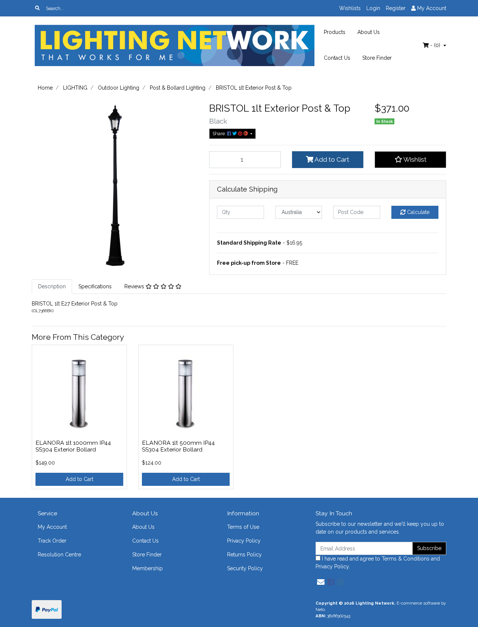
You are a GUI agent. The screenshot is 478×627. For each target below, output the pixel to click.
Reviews (135, 286)
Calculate (417, 212)
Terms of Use (243, 527)
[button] (410, 159)
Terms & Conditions (405, 559)
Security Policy (245, 568)
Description (52, 286)
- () (435, 45)
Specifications (95, 286)
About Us (368, 32)
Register (396, 8)
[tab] (52, 286)
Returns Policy (244, 555)
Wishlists (350, 8)
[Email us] (321, 582)
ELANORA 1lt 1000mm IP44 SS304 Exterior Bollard (73, 446)
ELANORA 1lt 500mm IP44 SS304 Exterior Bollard (178, 446)
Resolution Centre (59, 555)
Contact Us (337, 58)
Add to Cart (331, 159)
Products (334, 32)
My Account (52, 527)
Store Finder (377, 58)
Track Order (52, 541)
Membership (147, 568)
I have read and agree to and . (378, 562)
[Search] (37, 8)
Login (373, 8)
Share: (219, 133)
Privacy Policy (244, 541)
